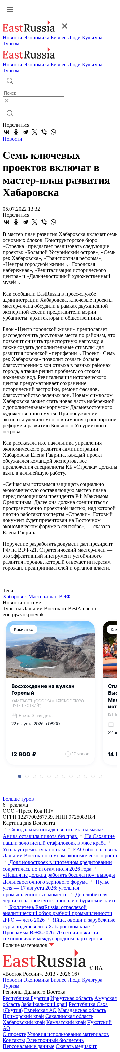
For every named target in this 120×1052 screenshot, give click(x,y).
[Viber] (44, 132)
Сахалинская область (69, 1016)
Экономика (36, 37)
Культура (92, 37)
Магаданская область (82, 1010)
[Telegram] (25, 132)
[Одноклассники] (16, 132)
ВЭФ (65, 596)
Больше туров (18, 799)
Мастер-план (43, 596)
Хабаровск (15, 596)
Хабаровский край (24, 1022)
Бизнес (58, 37)
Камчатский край (66, 1022)
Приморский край (23, 1016)
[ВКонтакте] (7, 132)
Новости (12, 37)
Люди (74, 37)
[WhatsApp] (53, 132)
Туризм (11, 43)
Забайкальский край (44, 1004)
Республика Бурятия (26, 998)
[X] (35, 132)
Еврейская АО (40, 1010)
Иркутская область (71, 998)
